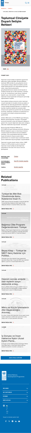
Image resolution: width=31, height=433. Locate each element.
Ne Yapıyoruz (7, 392)
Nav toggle (28, 3)
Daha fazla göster (15, 358)
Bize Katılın (7, 400)
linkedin (16, 421)
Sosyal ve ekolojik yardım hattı (11, 417)
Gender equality (18, 167)
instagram (12, 421)
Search (26, 3)
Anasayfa (3, 8)
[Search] (7, 409)
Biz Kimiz (6, 388)
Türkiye (7, 2)
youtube (19, 421)
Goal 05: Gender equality (21, 161)
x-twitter (9, 421)
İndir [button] (4, 69)
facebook (6, 421)
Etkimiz (5, 396)
